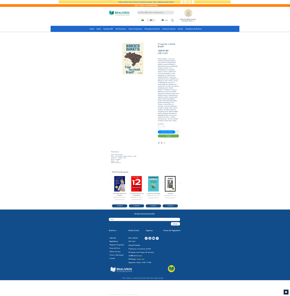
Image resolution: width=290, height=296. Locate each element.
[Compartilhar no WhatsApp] (164, 143)
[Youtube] (189, 1)
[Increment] (164, 126)
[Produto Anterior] (110, 184)
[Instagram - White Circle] (181, 1)
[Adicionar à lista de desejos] (177, 132)
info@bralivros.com (135, 256)
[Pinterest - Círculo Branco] (193, 1)
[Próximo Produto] (180, 184)
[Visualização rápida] (119, 184)
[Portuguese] (142, 20)
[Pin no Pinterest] (162, 143)
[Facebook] (185, 1)
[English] (151, 20)
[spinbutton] (161, 126)
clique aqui (141, 259)
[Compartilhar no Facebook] (159, 143)
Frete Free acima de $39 (164, 56)
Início (112, 37)
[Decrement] (159, 126)
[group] (145, 192)
